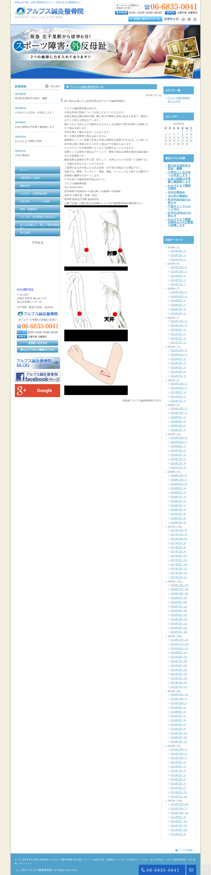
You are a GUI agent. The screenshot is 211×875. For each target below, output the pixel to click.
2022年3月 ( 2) (178, 371)
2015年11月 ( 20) (179, 644)
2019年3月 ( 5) (178, 459)
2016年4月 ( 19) (179, 619)
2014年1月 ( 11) (179, 741)
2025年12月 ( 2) (179, 267)
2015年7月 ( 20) (179, 661)
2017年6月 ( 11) (179, 555)
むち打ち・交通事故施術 (61, 860)
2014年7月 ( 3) (178, 716)
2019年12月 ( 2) (179, 437)
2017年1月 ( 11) (179, 577)
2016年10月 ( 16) (179, 593)
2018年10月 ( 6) (179, 484)
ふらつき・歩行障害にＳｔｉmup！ (132, 860)
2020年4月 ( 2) (178, 425)
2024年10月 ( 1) (179, 296)
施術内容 (44, 860)
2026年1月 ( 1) (178, 259)
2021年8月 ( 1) (178, 392)
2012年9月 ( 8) (178, 817)
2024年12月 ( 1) (179, 292)
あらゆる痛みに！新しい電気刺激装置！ (169, 860)
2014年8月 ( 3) (178, 711)
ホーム (18, 860)
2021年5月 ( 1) (178, 396)
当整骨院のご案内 (30, 860)
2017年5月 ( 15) (179, 560)
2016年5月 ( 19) (179, 615)
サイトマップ (25, 863)
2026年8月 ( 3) (178, 251)
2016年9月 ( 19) (179, 597)
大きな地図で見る (25, 289)
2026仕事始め (22, 155)
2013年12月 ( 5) (179, 749)
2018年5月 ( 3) (178, 505)
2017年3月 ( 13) (179, 568)
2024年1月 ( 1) (178, 313)
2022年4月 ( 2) (178, 367)
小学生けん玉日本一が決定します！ (34, 112)
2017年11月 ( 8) (179, 534)
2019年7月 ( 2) (178, 450)
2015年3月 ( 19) (179, 678)
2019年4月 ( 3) (178, 454)
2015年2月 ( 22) (179, 682)
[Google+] (37, 396)
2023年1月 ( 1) (178, 342)
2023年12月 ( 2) (179, 321)
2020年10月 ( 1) (179, 412)
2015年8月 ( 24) (179, 656)
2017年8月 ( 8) (178, 547)
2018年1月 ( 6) (178, 522)
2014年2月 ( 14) (179, 737)
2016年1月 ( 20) (179, 632)
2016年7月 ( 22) (179, 606)
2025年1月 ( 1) (178, 284)
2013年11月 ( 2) (179, 753)
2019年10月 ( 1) (179, 442)
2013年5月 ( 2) (178, 779)
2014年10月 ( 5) (179, 703)
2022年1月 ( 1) (178, 376)
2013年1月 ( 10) (179, 796)
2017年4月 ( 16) (179, 564)
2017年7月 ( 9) (178, 551)
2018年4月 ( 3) (178, 509)
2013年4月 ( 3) (178, 783)
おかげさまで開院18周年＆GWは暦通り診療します (180, 222)
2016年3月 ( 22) (179, 623)
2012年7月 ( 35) (179, 825)
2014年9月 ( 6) (178, 707)
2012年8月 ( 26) (179, 821)
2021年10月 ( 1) (179, 388)
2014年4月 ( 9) (178, 728)
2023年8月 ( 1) (178, 329)
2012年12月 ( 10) (179, 804)
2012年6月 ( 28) (179, 830)
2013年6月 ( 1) (178, 775)
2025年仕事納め (178, 196)
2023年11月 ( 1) (179, 325)
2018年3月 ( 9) (178, 513)
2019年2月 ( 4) (178, 463)
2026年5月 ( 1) (178, 255)
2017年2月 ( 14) (179, 573)
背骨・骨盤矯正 (107, 860)
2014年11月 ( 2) (179, 698)
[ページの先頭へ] (188, 850)
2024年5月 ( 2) (178, 309)
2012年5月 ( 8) (178, 834)
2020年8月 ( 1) (178, 421)
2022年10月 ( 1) (179, 354)
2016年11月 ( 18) (179, 589)
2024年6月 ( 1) (178, 304)
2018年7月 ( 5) (178, 496)
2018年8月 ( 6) (178, 492)
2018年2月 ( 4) (178, 518)
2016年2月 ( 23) (179, 627)
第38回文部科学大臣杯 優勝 (31, 98)
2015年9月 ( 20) (179, 652)
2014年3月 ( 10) (179, 733)
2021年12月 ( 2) (179, 383)
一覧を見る (54, 86)
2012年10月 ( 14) (179, 812)
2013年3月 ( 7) (178, 788)
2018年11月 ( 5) (179, 479)
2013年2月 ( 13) (179, 792)
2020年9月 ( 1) (178, 417)
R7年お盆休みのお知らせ (179, 214)
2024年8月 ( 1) (178, 300)
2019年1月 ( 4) (178, 467)
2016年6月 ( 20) (179, 610)
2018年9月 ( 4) (178, 488)
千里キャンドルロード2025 (179, 208)
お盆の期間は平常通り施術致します (34, 126)
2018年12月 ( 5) (179, 475)
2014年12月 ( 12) (179, 694)
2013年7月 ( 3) (178, 770)
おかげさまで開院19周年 (28, 141)
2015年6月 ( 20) (179, 665)
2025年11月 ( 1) (179, 271)
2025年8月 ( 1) (178, 275)
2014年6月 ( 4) (178, 720)
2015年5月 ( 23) (179, 669)
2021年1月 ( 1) (178, 401)
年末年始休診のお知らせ (179, 201)
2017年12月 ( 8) (179, 530)
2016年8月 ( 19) (179, 602)
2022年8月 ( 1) (178, 359)
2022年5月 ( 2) (178, 363)
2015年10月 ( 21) (179, 648)
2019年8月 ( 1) (178, 446)
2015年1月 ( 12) (179, 687)
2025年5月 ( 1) (178, 280)
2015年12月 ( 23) (179, 639)
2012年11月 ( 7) (179, 808)
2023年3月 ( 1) (178, 338)
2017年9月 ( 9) (178, 543)
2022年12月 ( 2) (179, 350)
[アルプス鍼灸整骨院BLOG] (37, 368)
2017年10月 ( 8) (179, 538)
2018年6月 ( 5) (178, 501)
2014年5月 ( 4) (178, 724)
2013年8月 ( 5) (178, 766)
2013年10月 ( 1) (179, 757)
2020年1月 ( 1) (178, 430)
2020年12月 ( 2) (179, 408)
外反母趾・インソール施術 (86, 860)
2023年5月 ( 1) (178, 334)
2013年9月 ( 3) (178, 762)
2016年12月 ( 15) (179, 585)
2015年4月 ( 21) (179, 674)
